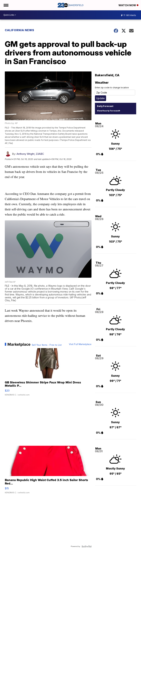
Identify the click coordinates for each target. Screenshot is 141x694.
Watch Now (127, 5)
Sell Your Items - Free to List (47, 345)
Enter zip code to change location (112, 87)
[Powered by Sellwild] (86, 546)
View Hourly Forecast (108, 110)
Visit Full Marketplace (80, 344)
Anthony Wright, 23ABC (30, 153)
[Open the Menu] (6, 5)
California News (19, 30)
